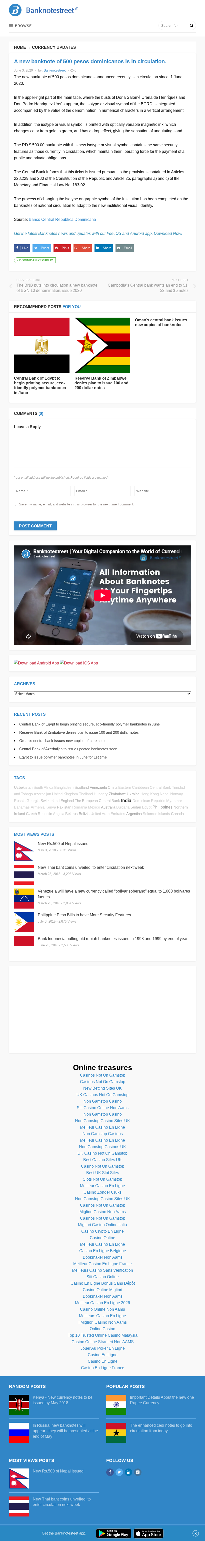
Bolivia (84, 814)
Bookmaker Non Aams (102, 1257)
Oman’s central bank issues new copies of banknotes (62, 740)
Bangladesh (64, 788)
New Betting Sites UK (102, 1088)
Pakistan (64, 807)
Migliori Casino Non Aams (103, 1212)
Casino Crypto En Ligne (102, 1231)
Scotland (81, 787)
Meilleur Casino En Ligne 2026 (102, 1303)
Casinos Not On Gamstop (102, 1075)
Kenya (51, 807)
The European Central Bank (97, 801)
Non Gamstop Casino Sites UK (102, 1121)
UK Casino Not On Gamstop (103, 1153)
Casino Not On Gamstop (102, 1166)
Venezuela (98, 787)
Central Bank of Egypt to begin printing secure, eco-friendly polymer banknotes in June (89, 724)
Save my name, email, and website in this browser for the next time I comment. (76, 504)
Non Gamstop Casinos (102, 1134)
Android (137, 233)
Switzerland (50, 801)
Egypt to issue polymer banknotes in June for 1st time (63, 757)
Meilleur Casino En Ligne (102, 1127)
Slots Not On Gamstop (102, 1179)
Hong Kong (149, 794)
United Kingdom (65, 794)
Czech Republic (39, 814)
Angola (58, 814)
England (67, 801)
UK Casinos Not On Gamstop (102, 1095)
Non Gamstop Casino (103, 1101)
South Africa (43, 788)
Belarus (71, 814)
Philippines (162, 807)
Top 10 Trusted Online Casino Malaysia (103, 1335)
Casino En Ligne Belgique (102, 1251)
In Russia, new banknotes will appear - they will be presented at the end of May (65, 1431)
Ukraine (133, 794)
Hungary (101, 794)
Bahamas (22, 807)
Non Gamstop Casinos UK (102, 1147)
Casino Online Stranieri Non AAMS (103, 1342)
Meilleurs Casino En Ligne (102, 1316)
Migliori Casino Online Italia (102, 1225)
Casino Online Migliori (102, 1290)
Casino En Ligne (103, 1355)
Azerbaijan (42, 794)
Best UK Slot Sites (102, 1173)
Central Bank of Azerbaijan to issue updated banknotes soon (68, 749)
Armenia (37, 807)
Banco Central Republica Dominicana (62, 219)
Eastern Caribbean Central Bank (144, 788)
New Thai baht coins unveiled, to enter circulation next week (91, 867)
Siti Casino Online (102, 1277)
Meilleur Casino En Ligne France (102, 1264)
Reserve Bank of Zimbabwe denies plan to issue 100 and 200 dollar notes (101, 383)
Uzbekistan (23, 787)
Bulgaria (123, 807)
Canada (177, 814)
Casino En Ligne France (102, 1368)
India (126, 800)
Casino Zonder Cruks (103, 1192)
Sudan (135, 807)
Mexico (94, 807)
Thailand (86, 794)
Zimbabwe (117, 794)
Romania (79, 807)
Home (20, 47)
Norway (176, 794)
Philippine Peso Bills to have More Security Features (84, 915)
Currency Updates (54, 47)
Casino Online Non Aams (102, 1309)
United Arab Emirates (107, 814)
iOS (117, 233)
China (112, 787)
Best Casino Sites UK (102, 1160)
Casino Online (102, 1238)
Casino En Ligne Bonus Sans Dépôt (102, 1283)
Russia (20, 801)
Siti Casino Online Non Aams (102, 1108)
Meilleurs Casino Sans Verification (102, 1270)
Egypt (147, 807)
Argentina (134, 814)
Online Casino (102, 1329)
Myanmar (174, 801)
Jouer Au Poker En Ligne (102, 1348)
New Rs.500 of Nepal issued (63, 844)
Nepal (164, 794)
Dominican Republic (36, 260)
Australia (108, 807)
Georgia (33, 801)
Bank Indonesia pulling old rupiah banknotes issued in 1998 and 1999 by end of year (113, 939)
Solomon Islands (156, 814)
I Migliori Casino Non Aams (102, 1322)
